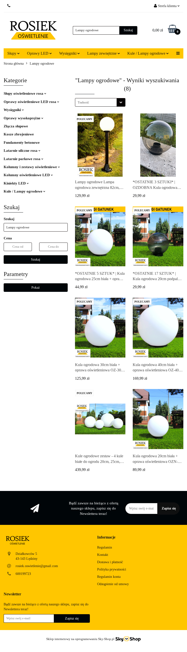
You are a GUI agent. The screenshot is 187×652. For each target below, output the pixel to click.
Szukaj (35, 259)
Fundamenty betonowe (22, 142)
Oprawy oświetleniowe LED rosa (30, 102)
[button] (106, 537)
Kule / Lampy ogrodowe (23, 191)
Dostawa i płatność (110, 562)
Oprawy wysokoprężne (22, 118)
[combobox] (100, 102)
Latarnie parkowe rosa (22, 159)
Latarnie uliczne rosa (21, 151)
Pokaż (35, 287)
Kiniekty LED (15, 183)
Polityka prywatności (111, 569)
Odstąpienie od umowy (113, 584)
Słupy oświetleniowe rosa (24, 93)
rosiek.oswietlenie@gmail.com (37, 566)
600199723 (23, 574)
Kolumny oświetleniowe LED (27, 175)
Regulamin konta (109, 577)
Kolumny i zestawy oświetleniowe (31, 167)
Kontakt (102, 555)
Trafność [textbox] (83, 102)
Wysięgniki (13, 110)
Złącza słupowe (16, 126)
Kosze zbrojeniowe (19, 134)
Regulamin (104, 547)
